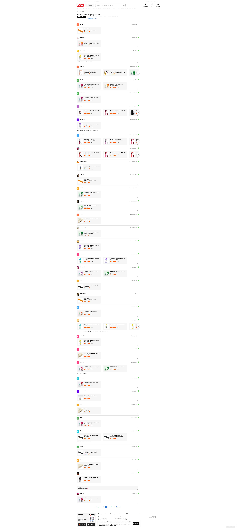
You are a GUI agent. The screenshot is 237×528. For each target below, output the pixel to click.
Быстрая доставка (114, 513)
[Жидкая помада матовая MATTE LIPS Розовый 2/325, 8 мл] (132, 154)
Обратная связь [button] (157, 1)
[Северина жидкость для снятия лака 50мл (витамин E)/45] (80, 125)
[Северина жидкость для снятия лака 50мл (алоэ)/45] (80, 260)
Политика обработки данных (120, 516)
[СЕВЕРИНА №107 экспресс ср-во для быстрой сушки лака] (80, 499)
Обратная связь (231, 527)
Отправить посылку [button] (88, 1)
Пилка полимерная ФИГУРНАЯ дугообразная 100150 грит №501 (116, 436)
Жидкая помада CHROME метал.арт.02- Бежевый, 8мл (90, 71)
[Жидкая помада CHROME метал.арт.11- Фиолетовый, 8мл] (106, 141)
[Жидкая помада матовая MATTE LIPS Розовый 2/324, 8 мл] (106, 154)
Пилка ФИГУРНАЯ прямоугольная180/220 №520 (90, 29)
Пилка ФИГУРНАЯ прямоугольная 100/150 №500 (91, 436)
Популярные (79, 8)
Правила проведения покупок (120, 518)
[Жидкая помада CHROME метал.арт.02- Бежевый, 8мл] (80, 72)
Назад (97, 506)
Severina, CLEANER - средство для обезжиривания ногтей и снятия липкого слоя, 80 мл (91, 478)
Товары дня (122, 513)
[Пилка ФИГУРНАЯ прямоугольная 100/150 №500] (80, 437)
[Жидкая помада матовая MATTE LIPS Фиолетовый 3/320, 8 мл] (106, 112)
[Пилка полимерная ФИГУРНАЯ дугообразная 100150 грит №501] (106, 437)
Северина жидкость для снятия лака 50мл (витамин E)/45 (91, 124)
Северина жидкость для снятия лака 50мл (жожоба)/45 (117, 325)
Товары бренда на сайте (92, 18)
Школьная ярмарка (107, 8)
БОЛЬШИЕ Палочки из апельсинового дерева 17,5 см (91, 219)
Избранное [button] (147, 1)
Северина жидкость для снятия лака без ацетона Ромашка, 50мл (91, 56)
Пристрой (129, 8)
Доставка (158, 8)
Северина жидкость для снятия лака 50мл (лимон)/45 (91, 341)
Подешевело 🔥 (116, 8)
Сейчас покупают (130, 513)
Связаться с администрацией (104, 519)
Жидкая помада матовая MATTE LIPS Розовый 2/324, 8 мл (117, 153)
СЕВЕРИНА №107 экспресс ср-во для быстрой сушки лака (91, 498)
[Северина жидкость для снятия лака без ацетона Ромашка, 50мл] (80, 57)
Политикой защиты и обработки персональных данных (114, 524)
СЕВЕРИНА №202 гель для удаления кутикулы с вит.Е (91, 206)
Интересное (123, 8)
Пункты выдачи (101, 516)
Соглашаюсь (136, 523)
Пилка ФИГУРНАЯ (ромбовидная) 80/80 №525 (91, 285)
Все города (80, 1)
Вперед (118, 506)
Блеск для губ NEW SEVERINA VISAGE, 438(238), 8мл (92, 111)
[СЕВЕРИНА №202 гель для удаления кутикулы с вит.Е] (80, 207)
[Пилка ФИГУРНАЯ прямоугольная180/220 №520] (80, 30)
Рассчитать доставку (102, 518)
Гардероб (100, 8)
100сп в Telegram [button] (96, 1)
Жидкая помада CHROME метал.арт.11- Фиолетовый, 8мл (116, 140)
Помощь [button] (151, 1)
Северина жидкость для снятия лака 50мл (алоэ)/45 (91, 259)
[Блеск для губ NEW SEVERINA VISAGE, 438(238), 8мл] (80, 112)
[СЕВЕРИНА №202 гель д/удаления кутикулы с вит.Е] (132, 72)
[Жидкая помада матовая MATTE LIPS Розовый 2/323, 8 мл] (132, 141)
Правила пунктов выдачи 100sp (120, 519)
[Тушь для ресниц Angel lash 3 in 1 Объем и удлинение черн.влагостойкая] (132, 112)
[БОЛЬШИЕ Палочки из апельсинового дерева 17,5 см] (80, 220)
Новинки (95, 8)
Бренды (134, 8)
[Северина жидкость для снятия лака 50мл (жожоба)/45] (106, 326)
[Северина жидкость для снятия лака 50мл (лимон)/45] (132, 326)
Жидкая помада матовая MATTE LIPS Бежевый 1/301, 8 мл (91, 153)
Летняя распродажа (87, 8)
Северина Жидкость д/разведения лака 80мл (92, 166)
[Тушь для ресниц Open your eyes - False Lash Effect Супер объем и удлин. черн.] (106, 72)
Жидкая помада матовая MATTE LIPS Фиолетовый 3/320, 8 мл (117, 111)
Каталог (91, 5)
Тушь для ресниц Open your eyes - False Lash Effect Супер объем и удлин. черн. (118, 71)
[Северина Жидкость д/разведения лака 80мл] (80, 167)
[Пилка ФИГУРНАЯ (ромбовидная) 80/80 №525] (80, 286)
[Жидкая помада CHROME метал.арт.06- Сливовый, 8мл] (80, 141)
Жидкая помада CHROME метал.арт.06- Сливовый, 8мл (90, 140)
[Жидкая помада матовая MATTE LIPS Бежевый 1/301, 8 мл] (80, 154)
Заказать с (139, 513)
